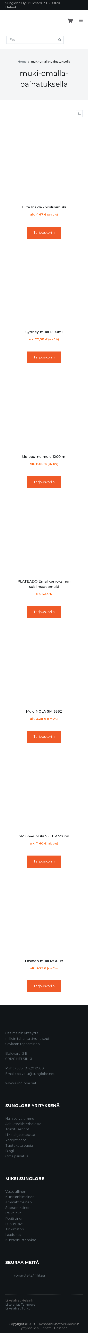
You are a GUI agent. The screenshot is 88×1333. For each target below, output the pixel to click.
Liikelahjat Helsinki (19, 1300)
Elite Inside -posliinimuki (44, 207)
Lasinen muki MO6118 (44, 961)
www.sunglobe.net (20, 1083)
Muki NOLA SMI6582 (44, 711)
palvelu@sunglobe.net (36, 1074)
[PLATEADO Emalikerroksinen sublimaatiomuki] (44, 535)
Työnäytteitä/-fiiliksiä (28, 1275)
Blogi (9, 1151)
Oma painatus (16, 1156)
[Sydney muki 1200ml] (44, 285)
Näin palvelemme (19, 1119)
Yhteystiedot (15, 1140)
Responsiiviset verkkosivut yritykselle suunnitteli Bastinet (50, 1326)
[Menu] (81, 20)
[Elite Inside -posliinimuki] (44, 161)
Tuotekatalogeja (19, 1146)
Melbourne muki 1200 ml (44, 457)
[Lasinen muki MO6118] (44, 914)
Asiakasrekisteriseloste (23, 1124)
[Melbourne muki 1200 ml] (44, 410)
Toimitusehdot (17, 1129)
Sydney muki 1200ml (44, 332)
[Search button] (59, 40)
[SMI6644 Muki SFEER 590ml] (44, 790)
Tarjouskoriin (44, 233)
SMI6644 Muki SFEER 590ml (44, 836)
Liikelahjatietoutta (20, 1135)
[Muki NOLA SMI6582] (44, 665)
